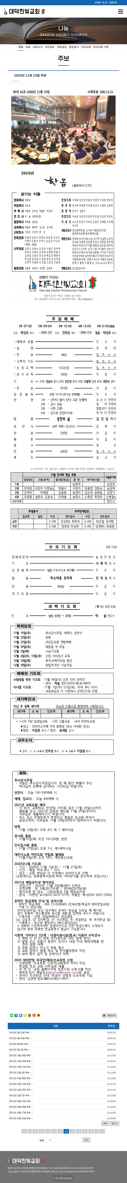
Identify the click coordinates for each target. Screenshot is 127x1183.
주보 (20, 47)
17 (72, 1131)
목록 (105, 1123)
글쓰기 (114, 1123)
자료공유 (62, 47)
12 (41, 1131)
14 (54, 1131)
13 (47, 1131)
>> (102, 1131)
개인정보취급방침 (63, 1178)
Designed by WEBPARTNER (79, 1171)
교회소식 (38, 47)
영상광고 (74, 47)
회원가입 (113, 2)
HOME (98, 2)
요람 (28, 47)
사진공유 (50, 47)
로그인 (105, 2)
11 (35, 1131)
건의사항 (86, 47)
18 (78, 1131)
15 (60, 1131)
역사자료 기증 (101, 47)
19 (84, 1131)
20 (91, 1131)
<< (24, 1131)
